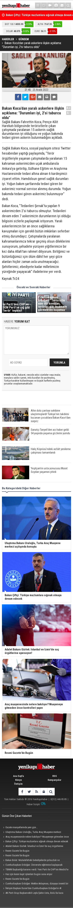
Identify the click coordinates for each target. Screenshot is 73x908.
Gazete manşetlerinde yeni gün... (21, 827)
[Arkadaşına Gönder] (40, 97)
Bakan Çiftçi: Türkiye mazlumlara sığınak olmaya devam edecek (36, 841)
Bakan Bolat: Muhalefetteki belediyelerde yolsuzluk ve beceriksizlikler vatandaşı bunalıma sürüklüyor (31, 861)
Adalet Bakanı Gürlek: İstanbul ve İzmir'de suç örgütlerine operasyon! (32, 846)
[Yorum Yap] (54, 97)
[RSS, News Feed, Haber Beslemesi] (36, 791)
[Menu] (38, 5)
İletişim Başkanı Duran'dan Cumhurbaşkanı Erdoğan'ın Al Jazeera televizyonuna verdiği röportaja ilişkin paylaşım (31, 889)
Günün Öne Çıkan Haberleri (17, 816)
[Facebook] (18, 97)
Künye (18, 779)
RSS (54, 776)
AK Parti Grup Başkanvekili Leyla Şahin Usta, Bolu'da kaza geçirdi (32, 893)
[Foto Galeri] (56, 5)
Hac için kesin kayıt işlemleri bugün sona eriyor (28, 874)
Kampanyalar (54, 779)
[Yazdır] (47, 97)
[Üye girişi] (43, 791)
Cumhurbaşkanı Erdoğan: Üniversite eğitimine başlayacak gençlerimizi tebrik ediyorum (32, 865)
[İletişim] (62, 5)
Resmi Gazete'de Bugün (17, 850)
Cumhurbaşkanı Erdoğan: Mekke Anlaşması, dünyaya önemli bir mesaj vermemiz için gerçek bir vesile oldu (35, 884)
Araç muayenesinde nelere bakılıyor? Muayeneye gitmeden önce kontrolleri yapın (35, 837)
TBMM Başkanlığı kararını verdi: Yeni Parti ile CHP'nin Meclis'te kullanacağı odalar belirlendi (35, 870)
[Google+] (32, 97)
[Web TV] (50, 5)
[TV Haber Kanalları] (44, 5)
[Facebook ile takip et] (22, 791)
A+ (69, 108)
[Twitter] (25, 97)
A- (68, 113)
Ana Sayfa (18, 776)
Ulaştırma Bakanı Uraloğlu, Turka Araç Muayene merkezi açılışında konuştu (31, 832)
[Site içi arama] (68, 5)
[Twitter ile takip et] (29, 791)
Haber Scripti (33, 804)
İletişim (18, 783)
